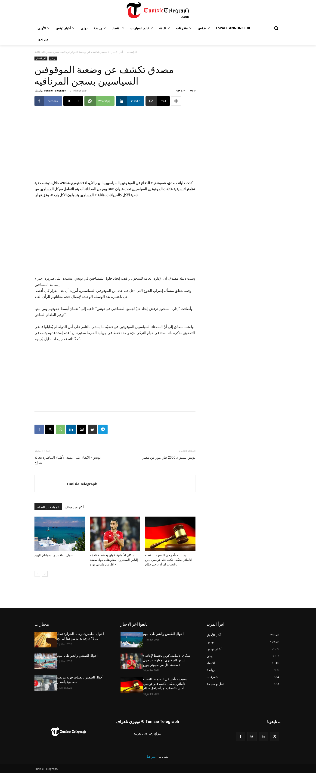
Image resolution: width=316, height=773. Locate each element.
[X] (49, 429)
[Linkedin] (71, 429)
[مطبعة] (92, 429)
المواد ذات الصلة (48, 507)
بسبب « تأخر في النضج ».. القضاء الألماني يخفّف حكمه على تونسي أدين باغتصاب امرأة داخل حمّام (168, 559)
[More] (176, 101)
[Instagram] (251, 736)
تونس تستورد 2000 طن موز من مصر (169, 457)
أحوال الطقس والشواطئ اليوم (54, 555)
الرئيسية (132, 52)
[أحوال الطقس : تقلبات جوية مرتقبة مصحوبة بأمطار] (45, 683)
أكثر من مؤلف (74, 507)
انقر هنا (152, 756)
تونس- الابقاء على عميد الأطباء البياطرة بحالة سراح (67, 459)
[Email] (81, 429)
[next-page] (45, 574)
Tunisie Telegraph (55, 90)
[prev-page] (37, 574)
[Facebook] (39, 429)
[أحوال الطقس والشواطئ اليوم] (59, 534)
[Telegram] (103, 429)
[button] (276, 28)
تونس (53, 58)
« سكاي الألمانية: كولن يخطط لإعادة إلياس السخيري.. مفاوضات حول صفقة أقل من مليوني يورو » (114, 559)
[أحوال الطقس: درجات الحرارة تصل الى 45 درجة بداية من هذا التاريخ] (45, 639)
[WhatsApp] (60, 429)
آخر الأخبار (117, 52)
